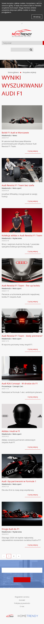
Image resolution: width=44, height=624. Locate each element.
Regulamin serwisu (22, 597)
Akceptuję (37, 17)
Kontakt (22, 600)
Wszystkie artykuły (29, 72)
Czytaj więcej (33, 151)
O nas (22, 606)
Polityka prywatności (22, 603)
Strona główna (13, 72)
